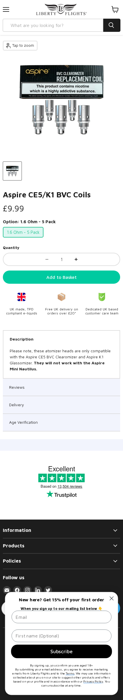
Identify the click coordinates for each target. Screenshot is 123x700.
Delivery (16, 404)
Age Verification (23, 422)
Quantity (11, 248)
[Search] (111, 25)
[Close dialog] (111, 598)
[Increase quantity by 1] (76, 259)
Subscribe (61, 651)
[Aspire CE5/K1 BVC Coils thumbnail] (12, 171)
